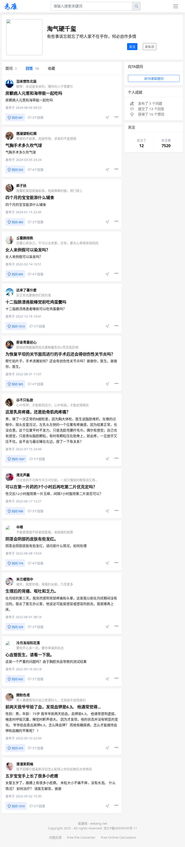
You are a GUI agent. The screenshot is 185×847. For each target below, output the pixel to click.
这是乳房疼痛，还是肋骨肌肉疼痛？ (37, 412)
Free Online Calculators (118, 837)
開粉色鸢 (23, 695)
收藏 (51, 68)
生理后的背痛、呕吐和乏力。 (31, 591)
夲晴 (19, 527)
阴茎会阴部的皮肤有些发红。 (31, 539)
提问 (11, 68)
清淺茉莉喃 (24, 764)
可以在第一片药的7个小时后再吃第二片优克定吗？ (51, 487)
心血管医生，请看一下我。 (29, 654)
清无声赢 (23, 475)
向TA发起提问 (154, 78)
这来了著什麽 (26, 290)
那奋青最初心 (26, 342)
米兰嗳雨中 (24, 579)
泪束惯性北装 (26, 81)
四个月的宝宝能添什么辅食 (29, 197)
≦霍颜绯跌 (24, 238)
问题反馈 (55, 837)
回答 (32, 68)
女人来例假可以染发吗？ (27, 250)
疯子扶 (21, 185)
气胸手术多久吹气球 (23, 145)
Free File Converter (81, 837)
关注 (132, 46)
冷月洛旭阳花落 (28, 642)
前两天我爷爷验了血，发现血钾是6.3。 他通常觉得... (53, 707)
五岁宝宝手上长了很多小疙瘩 (31, 776)
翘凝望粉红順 (26, 133)
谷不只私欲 (24, 400)
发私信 (149, 46)
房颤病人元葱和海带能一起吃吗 (33, 93)
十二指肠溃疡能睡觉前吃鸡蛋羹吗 (35, 302)
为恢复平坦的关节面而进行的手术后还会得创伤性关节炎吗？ (60, 354)
